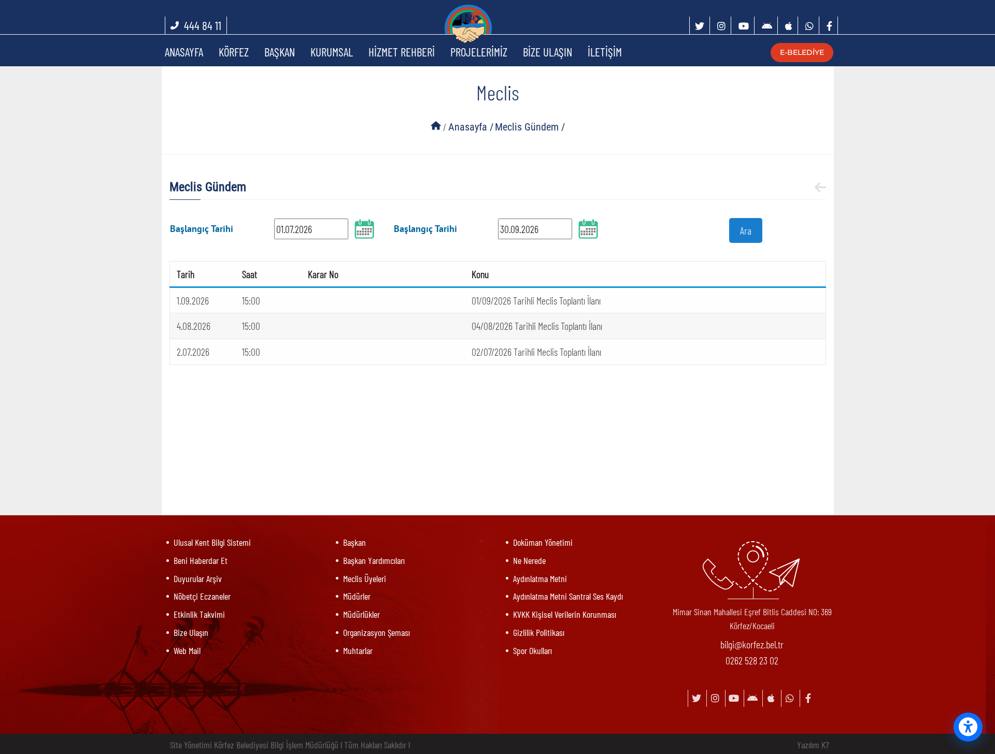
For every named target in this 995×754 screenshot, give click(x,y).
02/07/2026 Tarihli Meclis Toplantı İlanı (536, 351)
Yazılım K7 (813, 744)
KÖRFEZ (234, 52)
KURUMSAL (331, 52)
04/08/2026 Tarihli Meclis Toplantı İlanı (537, 326)
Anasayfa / (470, 127)
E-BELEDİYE (800, 52)
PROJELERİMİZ (478, 52)
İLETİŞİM (605, 52)
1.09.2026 (193, 300)
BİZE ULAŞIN (547, 52)
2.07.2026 (193, 351)
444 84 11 (202, 25)
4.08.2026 (193, 326)
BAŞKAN (279, 52)
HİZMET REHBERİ (401, 52)
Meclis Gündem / (530, 127)
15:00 (251, 300)
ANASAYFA (184, 52)
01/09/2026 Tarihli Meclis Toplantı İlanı (536, 300)
